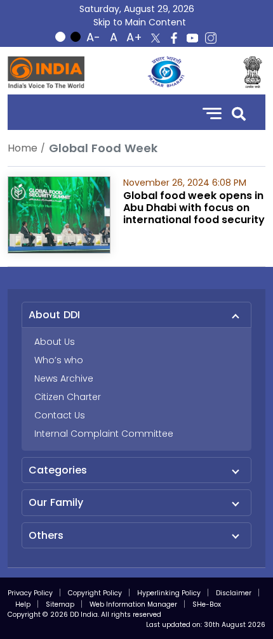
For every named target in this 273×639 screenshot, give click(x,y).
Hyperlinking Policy (169, 593)
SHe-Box (206, 604)
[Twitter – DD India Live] (155, 38)
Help (22, 604)
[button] (239, 112)
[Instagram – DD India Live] (210, 38)
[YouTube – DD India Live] (192, 38)
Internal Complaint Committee (103, 433)
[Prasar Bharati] (166, 72)
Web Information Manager (133, 604)
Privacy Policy (30, 593)
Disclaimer (233, 593)
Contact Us (59, 415)
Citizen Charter (67, 396)
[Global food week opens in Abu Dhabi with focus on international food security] (59, 214)
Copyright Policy (95, 593)
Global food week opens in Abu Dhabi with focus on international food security (194, 207)
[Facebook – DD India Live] (174, 38)
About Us (54, 341)
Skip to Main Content (139, 22)
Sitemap (60, 604)
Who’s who (58, 360)
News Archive (63, 378)
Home (22, 148)
